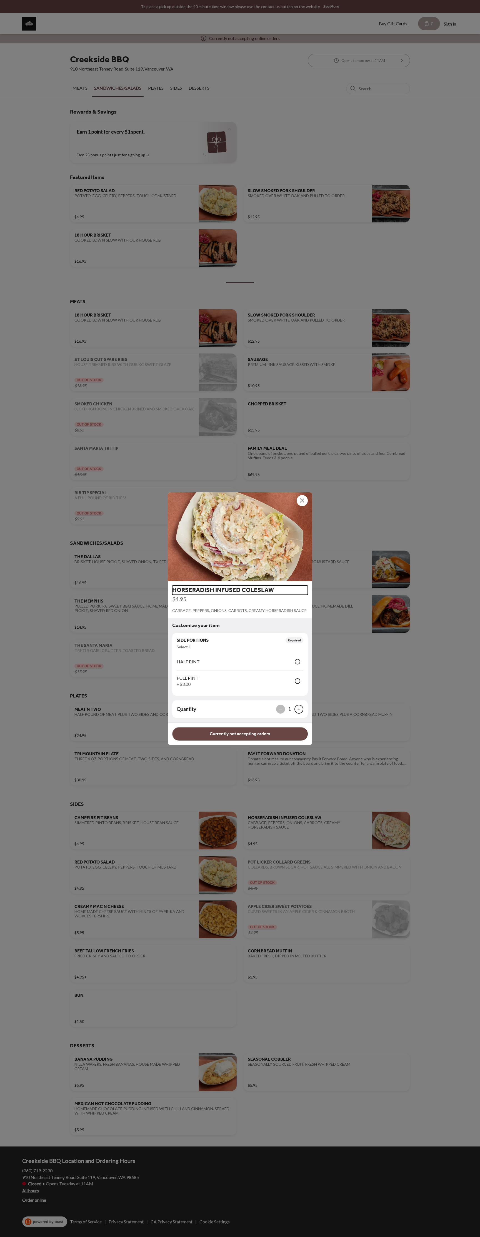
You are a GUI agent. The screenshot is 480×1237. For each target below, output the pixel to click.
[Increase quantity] (298, 709)
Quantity (186, 709)
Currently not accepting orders (240, 733)
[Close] (302, 500)
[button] (240, 536)
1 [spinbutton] (289, 709)
